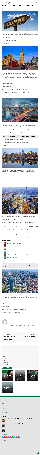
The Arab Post (13, 320)
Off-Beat (6, 364)
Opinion (4, 358)
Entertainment (6, 362)
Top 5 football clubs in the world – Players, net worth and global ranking (20, 254)
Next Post (32, 334)
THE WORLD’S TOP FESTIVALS (12, 246)
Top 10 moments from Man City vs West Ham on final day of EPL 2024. (20, 251)
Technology (7, 366)
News (4, 350)
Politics (4, 352)
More (4, 360)
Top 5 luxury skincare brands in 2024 (13, 257)
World (4, 356)
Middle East (5, 354)
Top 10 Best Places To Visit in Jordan (13, 249)
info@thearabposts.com (11, 449)
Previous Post (8, 334)
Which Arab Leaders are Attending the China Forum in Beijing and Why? (10, 338)
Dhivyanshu (6, 379)
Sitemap (4, 440)
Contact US (5, 442)
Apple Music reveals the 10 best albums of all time (16, 243)
